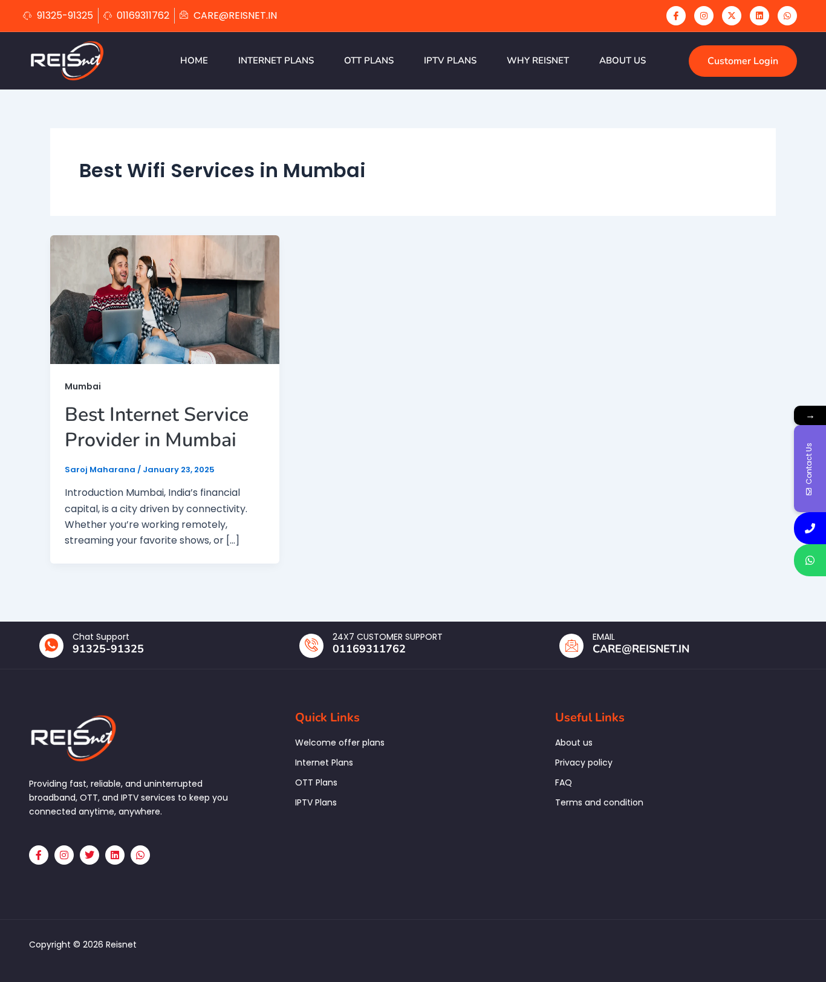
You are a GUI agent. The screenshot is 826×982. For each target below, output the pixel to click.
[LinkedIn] (759, 15)
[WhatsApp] (787, 15)
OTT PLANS (369, 60)
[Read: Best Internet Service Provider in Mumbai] (164, 299)
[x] (731, 15)
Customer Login (742, 61)
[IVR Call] (810, 528)
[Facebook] (676, 15)
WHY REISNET (538, 60)
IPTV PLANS (450, 60)
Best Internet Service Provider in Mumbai (157, 427)
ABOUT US (622, 60)
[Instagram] (704, 15)
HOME (194, 60)
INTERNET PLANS (276, 60)
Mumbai (83, 386)
